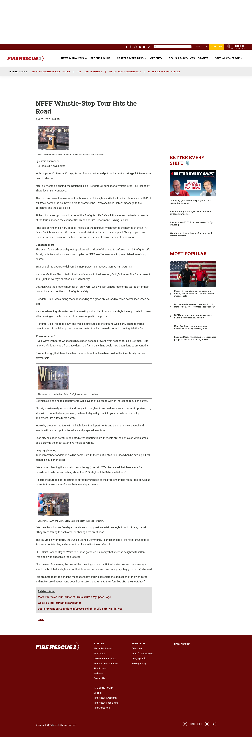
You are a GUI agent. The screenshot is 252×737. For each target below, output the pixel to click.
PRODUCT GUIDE (100, 58)
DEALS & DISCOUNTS (182, 58)
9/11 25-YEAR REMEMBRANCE (125, 71)
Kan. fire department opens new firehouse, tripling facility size (190, 327)
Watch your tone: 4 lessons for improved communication (191, 234)
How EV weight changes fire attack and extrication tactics (190, 212)
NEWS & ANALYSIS (72, 58)
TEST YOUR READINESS (89, 71)
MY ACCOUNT (217, 47)
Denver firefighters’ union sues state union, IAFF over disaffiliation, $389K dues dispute (194, 293)
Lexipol (55, 725)
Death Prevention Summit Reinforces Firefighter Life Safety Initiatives (80, 608)
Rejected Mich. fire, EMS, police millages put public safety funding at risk (195, 338)
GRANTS (203, 58)
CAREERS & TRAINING (130, 58)
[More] (86, 58)
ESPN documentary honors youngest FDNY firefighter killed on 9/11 (193, 316)
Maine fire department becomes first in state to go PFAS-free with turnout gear (194, 305)
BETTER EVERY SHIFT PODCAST (164, 71)
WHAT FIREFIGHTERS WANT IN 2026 (51, 71)
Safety (41, 620)
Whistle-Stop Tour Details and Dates (59, 602)
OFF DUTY (156, 58)
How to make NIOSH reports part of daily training (191, 223)
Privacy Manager (181, 643)
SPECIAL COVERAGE (227, 58)
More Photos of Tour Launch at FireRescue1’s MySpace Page (74, 597)
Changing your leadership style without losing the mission (191, 201)
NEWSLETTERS (202, 47)
